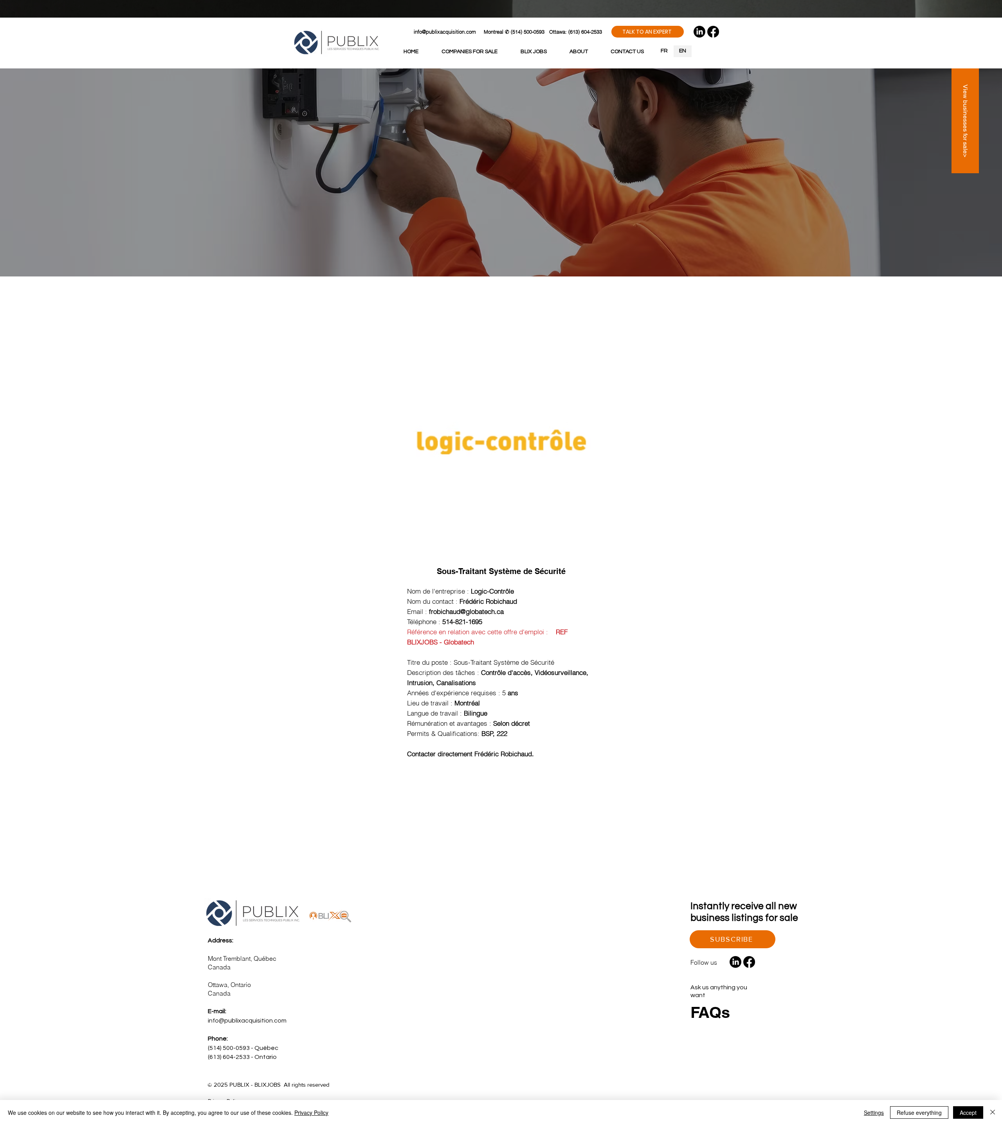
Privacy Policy (311, 1112)
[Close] (992, 1112)
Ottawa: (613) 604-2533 (575, 32)
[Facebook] (713, 32)
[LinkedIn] (699, 32)
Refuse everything (919, 1112)
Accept (968, 1112)
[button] (647, 32)
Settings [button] (874, 1112)
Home (317, 305)
